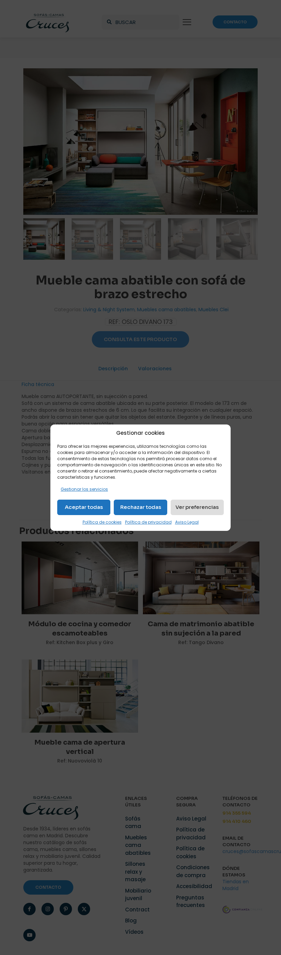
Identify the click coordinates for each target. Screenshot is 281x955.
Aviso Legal (187, 522)
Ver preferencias (197, 507)
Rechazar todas (140, 507)
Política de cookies (102, 522)
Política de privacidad (148, 522)
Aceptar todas (84, 507)
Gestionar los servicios (84, 489)
